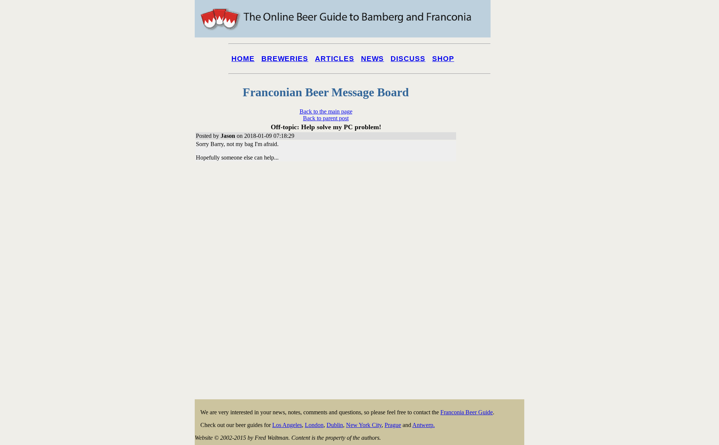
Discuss (408, 59)
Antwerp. (423, 425)
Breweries (284, 59)
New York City (364, 425)
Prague (393, 425)
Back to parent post (326, 118)
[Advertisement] (494, 285)
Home (243, 59)
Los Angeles (287, 425)
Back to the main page (326, 111)
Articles (334, 59)
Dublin (335, 425)
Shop (443, 59)
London (314, 425)
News (372, 59)
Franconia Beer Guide (466, 412)
